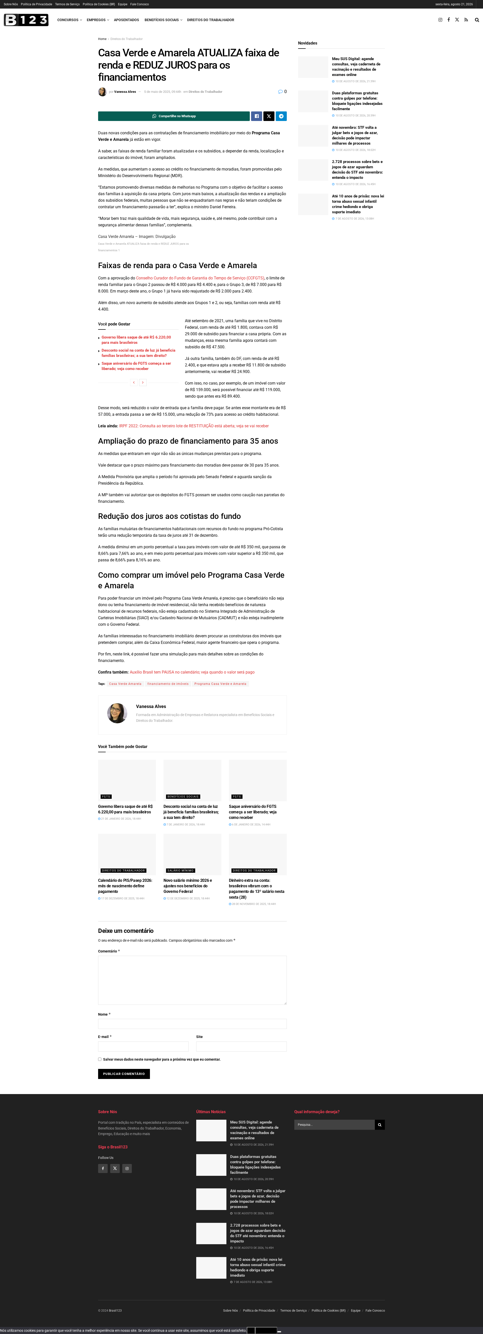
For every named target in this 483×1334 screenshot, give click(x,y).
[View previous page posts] (134, 382)
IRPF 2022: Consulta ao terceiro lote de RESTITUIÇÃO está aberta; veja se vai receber (194, 426)
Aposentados (126, 20)
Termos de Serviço (67, 4)
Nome (104, 1014)
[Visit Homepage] (26, 20)
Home (102, 39)
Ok (251, 1330)
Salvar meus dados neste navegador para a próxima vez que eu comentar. (162, 1059)
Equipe (122, 4)
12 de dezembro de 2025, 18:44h (188, 898)
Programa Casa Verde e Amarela (220, 684)
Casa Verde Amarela (125, 684)
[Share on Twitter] (268, 116)
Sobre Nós (11, 4)
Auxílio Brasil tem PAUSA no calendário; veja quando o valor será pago (192, 672)
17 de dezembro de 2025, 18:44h (122, 898)
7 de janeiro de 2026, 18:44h (185, 824)
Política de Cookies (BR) (99, 4)
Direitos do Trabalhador (210, 20)
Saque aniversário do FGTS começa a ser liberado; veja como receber (252, 812)
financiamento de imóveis (168, 684)
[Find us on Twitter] (457, 20)
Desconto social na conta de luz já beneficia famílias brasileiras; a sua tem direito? (191, 812)
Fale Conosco (139, 4)
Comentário (109, 951)
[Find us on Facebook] (448, 20)
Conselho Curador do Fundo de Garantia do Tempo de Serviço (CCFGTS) (200, 278)
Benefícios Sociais (162, 20)
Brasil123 (115, 1310)
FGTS (106, 796)
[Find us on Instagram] (440, 20)
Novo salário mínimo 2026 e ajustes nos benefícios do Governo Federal (188, 886)
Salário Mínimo (181, 870)
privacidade (266, 1330)
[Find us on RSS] (466, 20)
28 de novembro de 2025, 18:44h (253, 904)
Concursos (67, 20)
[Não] (279, 1331)
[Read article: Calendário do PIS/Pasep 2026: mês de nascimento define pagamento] (127, 854)
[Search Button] (477, 20)
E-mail (105, 1036)
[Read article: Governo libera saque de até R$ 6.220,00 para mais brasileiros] (127, 780)
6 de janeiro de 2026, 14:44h (250, 824)
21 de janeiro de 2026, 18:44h (120, 818)
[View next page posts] (143, 382)
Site (199, 1037)
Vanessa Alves (125, 92)
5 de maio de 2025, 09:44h (162, 92)
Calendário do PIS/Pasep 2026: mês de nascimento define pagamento (125, 886)
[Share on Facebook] (256, 116)
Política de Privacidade (36, 4)
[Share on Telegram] (281, 116)
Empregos (96, 20)
